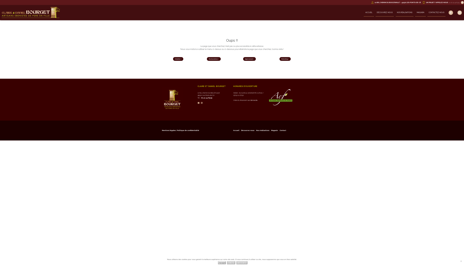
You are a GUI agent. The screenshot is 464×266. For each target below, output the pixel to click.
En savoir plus (242, 263)
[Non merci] (461, 261)
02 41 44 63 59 (206, 98)
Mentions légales (169, 130)
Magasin (420, 12)
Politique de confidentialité (188, 130)
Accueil (368, 12)
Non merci (231, 263)
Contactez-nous (436, 12)
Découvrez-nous (385, 12)
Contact (283, 130)
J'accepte (221, 263)
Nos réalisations (404, 12)
